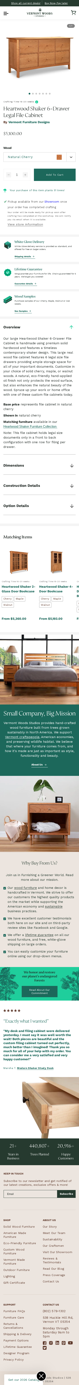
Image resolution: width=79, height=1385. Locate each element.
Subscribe (66, 1193)
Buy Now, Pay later (56, 3)
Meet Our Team (54, 1233)
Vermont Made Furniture (14, 1261)
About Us (37, 764)
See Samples (21, 311)
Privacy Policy (13, 1359)
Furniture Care (13, 1317)
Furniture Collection (43, 426)
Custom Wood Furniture (13, 1251)
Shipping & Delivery (17, 1334)
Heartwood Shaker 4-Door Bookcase (56, 589)
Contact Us (51, 1281)
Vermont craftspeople (22, 737)
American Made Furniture (14, 1234)
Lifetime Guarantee (17, 1346)
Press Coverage (54, 1275)
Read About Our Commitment (39, 991)
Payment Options (16, 1340)
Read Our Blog (53, 1268)
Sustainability (52, 1239)
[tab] (29, 94)
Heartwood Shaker (16, 426)
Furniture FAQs (14, 1311)
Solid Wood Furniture (19, 1226)
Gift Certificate (14, 1282)
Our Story (50, 1226)
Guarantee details (24, 283)
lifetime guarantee (39, 935)
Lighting (9, 1276)
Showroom (51, 201)
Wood (7, 148)
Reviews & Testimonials (52, 1260)
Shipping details (23, 256)
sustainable (54, 906)
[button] (5, 12)
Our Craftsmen (53, 1245)
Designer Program (16, 1353)
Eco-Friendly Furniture (19, 1243)
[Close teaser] (41, 1376)
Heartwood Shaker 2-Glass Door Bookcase (18, 589)
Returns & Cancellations (13, 1325)
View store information (25, 224)
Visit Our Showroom (57, 1252)
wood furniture (25, 888)
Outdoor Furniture (16, 1270)
